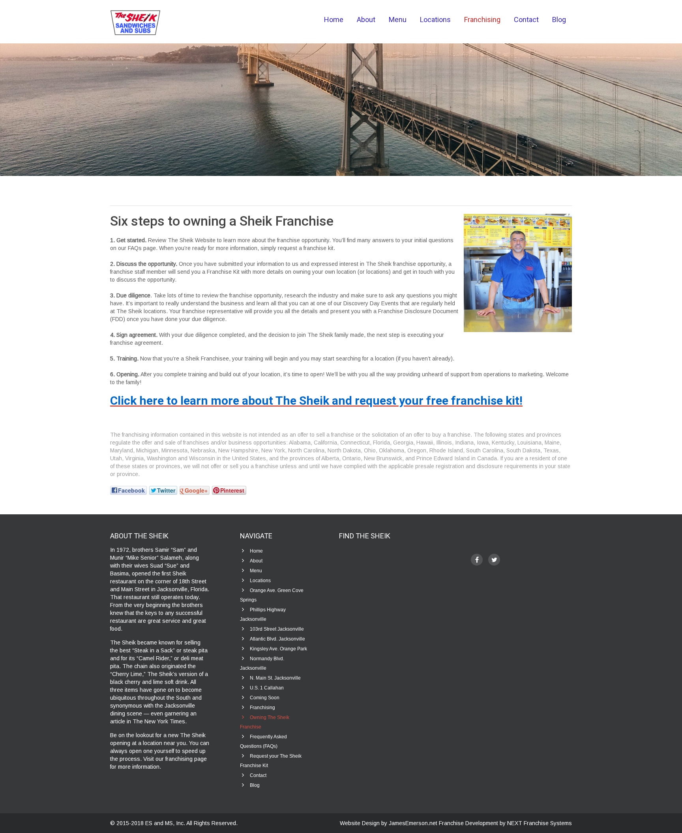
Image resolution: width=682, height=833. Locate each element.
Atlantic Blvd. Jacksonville (277, 639)
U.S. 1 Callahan (267, 688)
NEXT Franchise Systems (539, 823)
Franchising (482, 19)
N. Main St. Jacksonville (275, 678)
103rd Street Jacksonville (277, 629)
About (366, 19)
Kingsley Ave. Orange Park (278, 649)
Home (333, 19)
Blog (559, 19)
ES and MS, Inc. (165, 823)
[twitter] (494, 560)
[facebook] (477, 560)
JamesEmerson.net (413, 823)
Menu (398, 19)
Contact (526, 19)
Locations (435, 19)
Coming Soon (264, 697)
